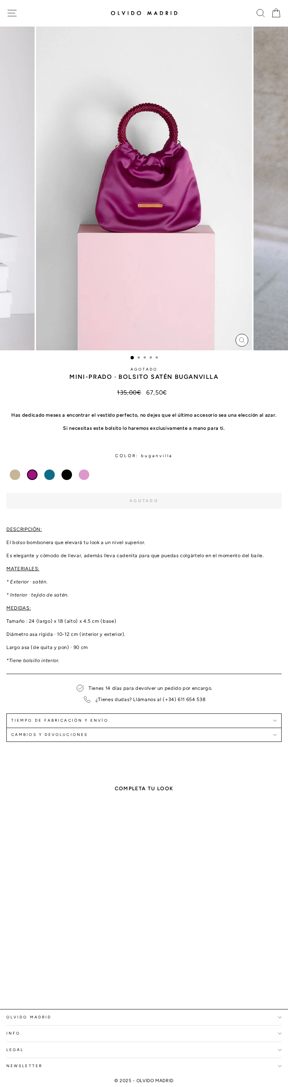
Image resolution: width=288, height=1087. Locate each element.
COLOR (125, 455)
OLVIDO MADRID (28, 1017)
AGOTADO (144, 369)
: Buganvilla (154, 455)
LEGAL (15, 1049)
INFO (13, 1033)
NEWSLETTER (24, 1065)
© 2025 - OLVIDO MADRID (144, 1080)
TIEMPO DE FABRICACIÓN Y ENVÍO (59, 720)
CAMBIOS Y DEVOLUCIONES (49, 734)
